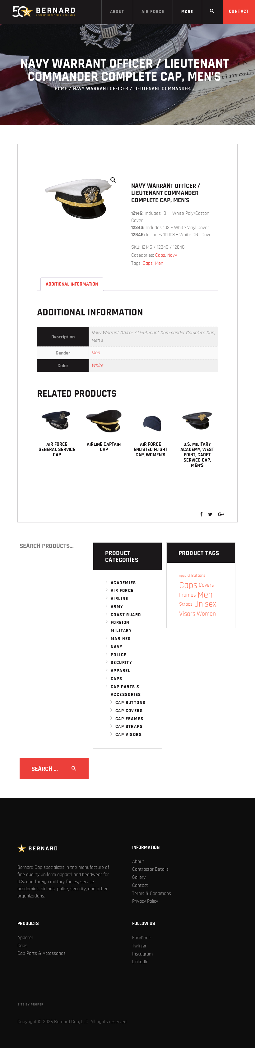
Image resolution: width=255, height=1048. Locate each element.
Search (82, 545)
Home (61, 88)
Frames (187, 595)
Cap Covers (129, 710)
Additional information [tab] (72, 284)
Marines (121, 638)
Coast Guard (126, 614)
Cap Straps (129, 726)
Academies (123, 582)
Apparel (121, 670)
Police (118, 655)
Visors (187, 614)
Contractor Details (150, 869)
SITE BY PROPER (30, 1004)
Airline (119, 598)
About (138, 861)
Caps (160, 255)
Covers (206, 585)
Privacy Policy (145, 901)
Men (159, 263)
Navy (172, 255)
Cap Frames (129, 718)
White (97, 365)
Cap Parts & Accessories (41, 953)
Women (206, 614)
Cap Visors (128, 734)
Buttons (198, 575)
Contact (140, 885)
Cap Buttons (130, 702)
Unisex (205, 604)
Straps (185, 604)
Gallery (139, 877)
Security (121, 662)
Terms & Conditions (151, 893)
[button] (113, 180)
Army (117, 606)
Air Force (122, 590)
